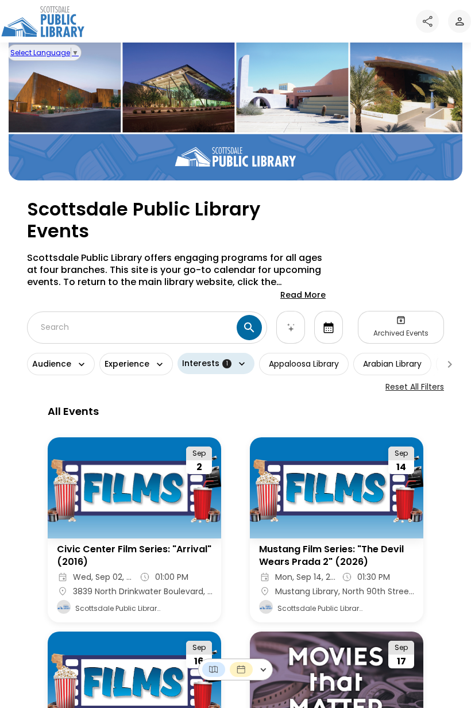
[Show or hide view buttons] (263, 670)
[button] (213, 669)
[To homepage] (43, 21)
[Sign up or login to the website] (459, 21)
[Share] (427, 21)
